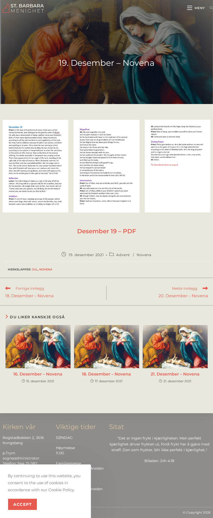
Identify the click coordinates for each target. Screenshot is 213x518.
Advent (123, 254)
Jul (35, 269)
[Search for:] (209, 8)
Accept (22, 504)
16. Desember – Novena (37, 374)
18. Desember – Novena (106, 374)
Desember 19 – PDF (106, 231)
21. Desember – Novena (175, 374)
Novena (144, 254)
